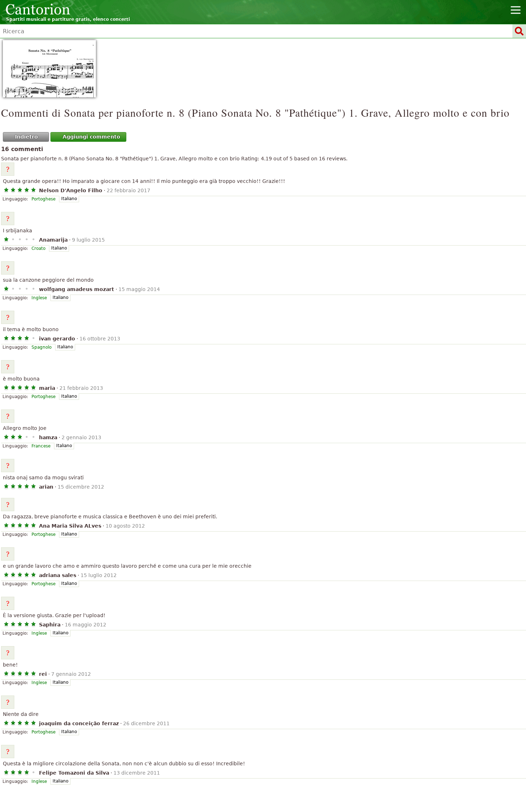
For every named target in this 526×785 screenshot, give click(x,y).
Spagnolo (41, 347)
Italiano (69, 198)
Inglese (39, 297)
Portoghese (43, 199)
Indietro (26, 137)
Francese (40, 446)
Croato (38, 248)
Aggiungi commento (91, 137)
